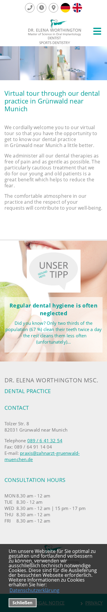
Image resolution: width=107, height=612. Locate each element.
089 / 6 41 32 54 (44, 440)
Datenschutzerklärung (34, 590)
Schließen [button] (22, 602)
